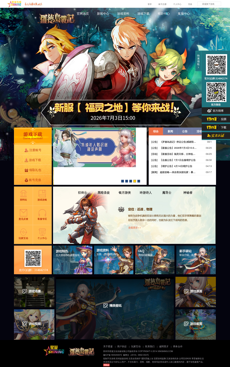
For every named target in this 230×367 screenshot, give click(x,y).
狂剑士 (134, 215)
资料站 (23, 199)
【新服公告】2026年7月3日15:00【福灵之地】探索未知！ (174, 147)
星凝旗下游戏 (208, 3)
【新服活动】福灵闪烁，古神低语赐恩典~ (174, 154)
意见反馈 (23, 218)
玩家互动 (23, 238)
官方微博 (216, 110)
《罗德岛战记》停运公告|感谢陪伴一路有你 (174, 141)
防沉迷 (134, 181)
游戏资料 (123, 13)
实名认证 (216, 135)
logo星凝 (53, 350)
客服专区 (42, 218)
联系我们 (150, 346)
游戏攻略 (42, 199)
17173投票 (216, 118)
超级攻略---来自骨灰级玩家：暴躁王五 (174, 172)
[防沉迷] (100, 147)
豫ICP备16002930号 (112, 354)
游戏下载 (143, 13)
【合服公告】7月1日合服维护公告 (173, 160)
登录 (150, 4)
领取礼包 (35, 169)
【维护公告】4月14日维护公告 (171, 166)
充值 (190, 4)
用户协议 (122, 346)
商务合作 (178, 346)
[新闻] (154, 172)
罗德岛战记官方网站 (58, 18)
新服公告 (122, 181)
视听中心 (164, 13)
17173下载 (216, 126)
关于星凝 (108, 346)
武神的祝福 (130, 181)
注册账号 (35, 150)
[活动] (154, 154)
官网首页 (83, 13)
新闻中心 (103, 13)
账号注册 (162, 4)
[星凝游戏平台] (14, 4)
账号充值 (35, 179)
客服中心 (184, 13)
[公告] (154, 141)
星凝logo (81, 351)
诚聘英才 (164, 346)
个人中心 (177, 4)
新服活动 (126, 181)
